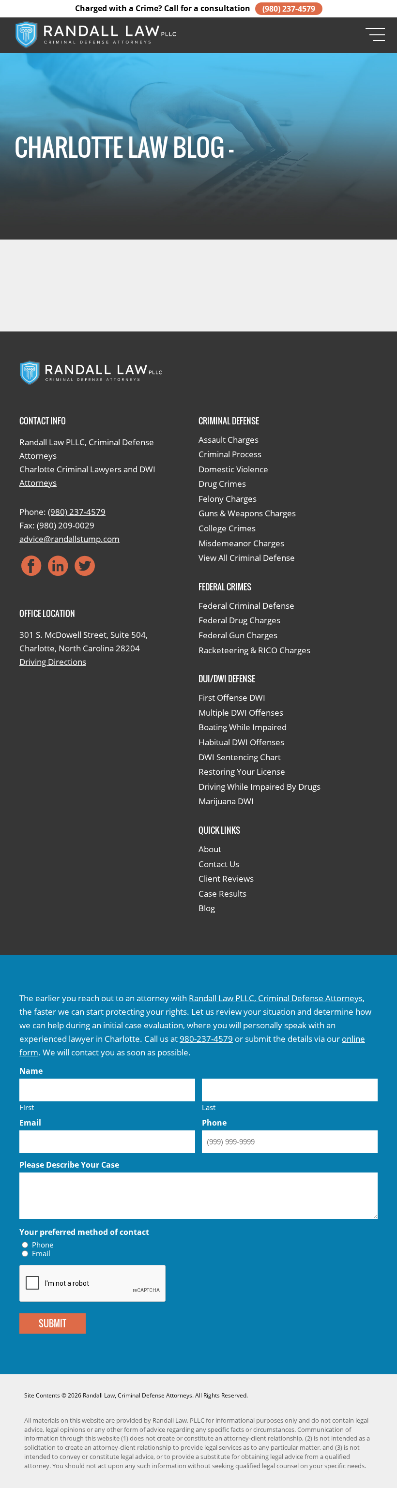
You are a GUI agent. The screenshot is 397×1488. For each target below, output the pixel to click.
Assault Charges (228, 439)
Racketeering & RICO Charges (254, 650)
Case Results (222, 893)
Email (41, 1253)
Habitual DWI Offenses (241, 742)
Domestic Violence (233, 469)
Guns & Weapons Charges (247, 513)
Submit (52, 1323)
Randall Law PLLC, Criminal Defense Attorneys (276, 998)
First (26, 1106)
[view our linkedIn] (58, 566)
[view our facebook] (31, 566)
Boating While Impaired (242, 727)
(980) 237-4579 (288, 8)
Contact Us (218, 864)
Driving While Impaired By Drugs (259, 786)
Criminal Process (229, 454)
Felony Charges (227, 498)
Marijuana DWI (226, 801)
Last (208, 1106)
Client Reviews (226, 878)
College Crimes (227, 528)
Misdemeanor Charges (241, 543)
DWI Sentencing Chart (239, 757)
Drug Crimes (222, 483)
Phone (42, 1244)
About (209, 849)
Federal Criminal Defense (246, 605)
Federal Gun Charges (237, 635)
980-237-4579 (206, 1038)
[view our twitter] (85, 566)
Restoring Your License (241, 771)
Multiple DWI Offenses (240, 712)
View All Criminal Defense (246, 557)
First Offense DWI (231, 697)
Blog (206, 908)
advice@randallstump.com (69, 538)
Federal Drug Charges (239, 620)
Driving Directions (52, 661)
